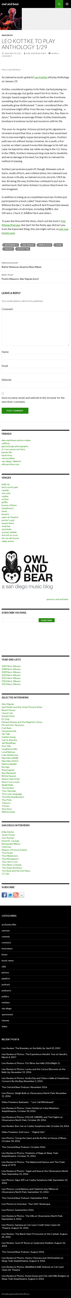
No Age (5, 766)
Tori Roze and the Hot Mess (16, 870)
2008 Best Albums (11, 669)
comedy (6, 936)
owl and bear (10, 4)
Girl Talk (6, 734)
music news (8, 960)
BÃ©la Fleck (45, 245)
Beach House (8, 710)
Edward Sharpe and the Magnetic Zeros (22, 722)
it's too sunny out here (13, 449)
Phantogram (8, 769)
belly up (6, 484)
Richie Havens (9, 775)
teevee (5, 1020)
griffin (5, 502)
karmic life (7, 452)
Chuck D (8, 249)
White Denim (8, 811)
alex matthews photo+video (16, 440)
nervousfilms (8, 458)
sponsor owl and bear (57, 599)
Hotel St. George (10, 840)
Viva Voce (7, 808)
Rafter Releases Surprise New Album (21, 265)
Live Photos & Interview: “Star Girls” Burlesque (26, 1203)
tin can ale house (10, 538)
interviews (7, 948)
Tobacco (6, 802)
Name (5, 351)
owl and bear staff (36, 53)
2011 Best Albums (11, 678)
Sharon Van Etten (11, 778)
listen (4, 954)
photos (5, 972)
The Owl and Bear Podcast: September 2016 (25, 1197)
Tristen (5, 805)
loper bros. (7, 455)
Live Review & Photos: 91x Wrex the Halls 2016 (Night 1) (31, 1063)
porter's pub (8, 520)
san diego (7, 35)
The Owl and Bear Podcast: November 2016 (24, 1087)
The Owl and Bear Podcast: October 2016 (23, 1147)
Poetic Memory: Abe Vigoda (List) (20, 277)
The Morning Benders (13, 796)
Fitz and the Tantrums (13, 725)
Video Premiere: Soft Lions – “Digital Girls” (23, 1132)
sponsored (7, 1014)
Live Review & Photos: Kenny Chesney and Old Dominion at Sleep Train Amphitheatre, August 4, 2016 (32, 1259)
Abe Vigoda (8, 704)
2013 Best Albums (11, 684)
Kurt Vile (6, 746)
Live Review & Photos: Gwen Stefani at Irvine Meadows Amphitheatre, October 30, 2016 (30, 1109)
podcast (6, 984)
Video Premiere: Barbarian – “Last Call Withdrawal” (28, 1102)
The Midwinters (10, 855)
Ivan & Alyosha (9, 740)
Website (6, 379)
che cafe (6, 493)
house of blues (9, 505)
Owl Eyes (6, 846)
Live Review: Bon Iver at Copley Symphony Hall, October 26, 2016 (35, 1126)
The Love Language (12, 793)
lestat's (5, 514)
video (4, 1026)
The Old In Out (10, 861)
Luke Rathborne (10, 755)
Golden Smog (9, 737)
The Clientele (9, 790)
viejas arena (8, 541)
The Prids (7, 799)
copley (5, 496)
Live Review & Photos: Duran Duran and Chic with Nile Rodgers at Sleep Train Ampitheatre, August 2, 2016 (35, 1277)
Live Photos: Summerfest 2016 (18, 1209)
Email (5, 365)
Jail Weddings (9, 743)
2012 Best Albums (11, 681)
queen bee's (8, 523)
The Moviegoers (10, 858)
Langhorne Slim (9, 749)
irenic (4, 511)
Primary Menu (67, 4)
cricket (5, 499)
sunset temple (9, 532)
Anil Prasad (28, 245)
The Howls (7, 852)
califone (6, 443)
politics (5, 996)
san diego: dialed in (11, 461)
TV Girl (5, 873)
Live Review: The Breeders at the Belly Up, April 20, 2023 (31, 1048)
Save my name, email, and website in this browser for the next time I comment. (33, 399)
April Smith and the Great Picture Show (22, 707)
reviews (6, 1002)
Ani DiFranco (11, 245)
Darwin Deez (8, 716)
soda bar (6, 526)
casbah (5, 490)
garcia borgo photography (15, 446)
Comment (7, 309)
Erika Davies (8, 831)
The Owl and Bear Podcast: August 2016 (23, 1251)
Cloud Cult (7, 713)
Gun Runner (8, 837)
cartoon (6, 930)
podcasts (6, 990)
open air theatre (10, 517)
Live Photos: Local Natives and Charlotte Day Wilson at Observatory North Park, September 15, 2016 (30, 1190)
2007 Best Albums (11, 666)
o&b (4, 966)
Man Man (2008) (10, 758)
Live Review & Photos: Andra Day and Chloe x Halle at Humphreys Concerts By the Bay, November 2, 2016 (35, 1079)
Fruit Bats (7, 728)
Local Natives (8, 752)
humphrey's (8, 508)
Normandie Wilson (11, 843)
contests (6, 942)
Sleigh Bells (7, 784)
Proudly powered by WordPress (16, 1294)
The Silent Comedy (11, 864)
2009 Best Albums (11, 672)
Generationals (9, 731)
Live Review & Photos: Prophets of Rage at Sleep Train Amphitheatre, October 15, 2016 (30, 1154)
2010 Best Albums (11, 675)
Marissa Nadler (9, 763)
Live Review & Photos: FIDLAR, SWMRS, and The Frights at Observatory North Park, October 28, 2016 (32, 1118)
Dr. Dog (5, 719)
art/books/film (9, 924)
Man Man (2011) (10, 760)
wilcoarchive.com (10, 464)
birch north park (10, 487)
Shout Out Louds (10, 781)
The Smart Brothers (12, 867)
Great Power (8, 834)
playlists (6, 978)
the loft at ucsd (10, 535)
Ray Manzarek (9, 772)
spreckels (7, 529)
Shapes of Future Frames (14, 849)
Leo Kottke (40, 77)
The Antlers (8, 787)
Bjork (59, 245)
